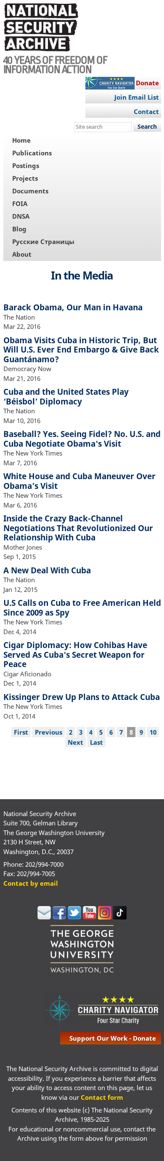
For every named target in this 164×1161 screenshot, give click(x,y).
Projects (25, 178)
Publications (32, 153)
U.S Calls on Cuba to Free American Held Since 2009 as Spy (82, 607)
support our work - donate (112, 1038)
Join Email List (136, 97)
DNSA (20, 216)
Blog (19, 229)
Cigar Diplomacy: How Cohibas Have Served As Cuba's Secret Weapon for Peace (75, 654)
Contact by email (30, 883)
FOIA (19, 203)
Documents (30, 191)
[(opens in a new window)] (44, 917)
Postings (25, 165)
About (22, 254)
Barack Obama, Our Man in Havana (73, 307)
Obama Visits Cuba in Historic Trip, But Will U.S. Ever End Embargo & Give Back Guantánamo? (81, 349)
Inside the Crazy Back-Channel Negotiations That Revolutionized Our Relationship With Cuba (78, 528)
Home (21, 140)
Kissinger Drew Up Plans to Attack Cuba (81, 697)
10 (153, 732)
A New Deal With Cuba (47, 570)
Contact (146, 111)
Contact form (102, 1097)
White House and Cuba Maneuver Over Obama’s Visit (79, 481)
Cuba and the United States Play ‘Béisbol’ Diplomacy (66, 396)
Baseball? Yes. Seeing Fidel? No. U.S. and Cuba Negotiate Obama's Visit (82, 439)
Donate (147, 83)
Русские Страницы (43, 241)
